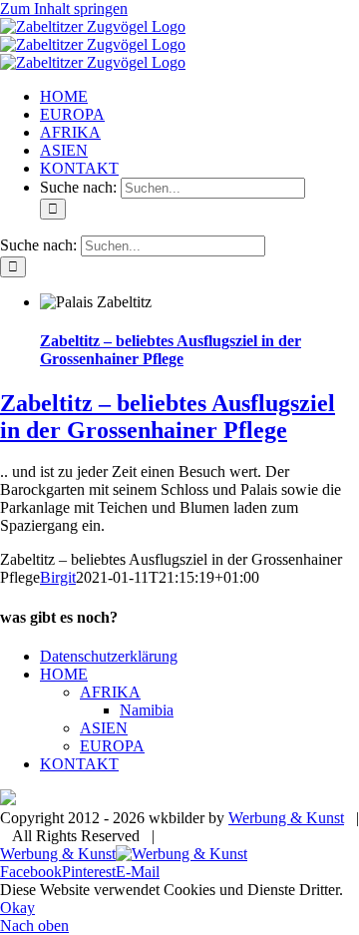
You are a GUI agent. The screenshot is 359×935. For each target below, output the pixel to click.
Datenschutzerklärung (109, 656)
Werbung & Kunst (286, 817)
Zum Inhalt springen (64, 8)
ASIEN (104, 727)
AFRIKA (110, 692)
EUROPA (112, 745)
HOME (64, 674)
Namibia (147, 709)
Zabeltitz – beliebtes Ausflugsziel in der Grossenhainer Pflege (170, 349)
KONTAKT (79, 763)
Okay (17, 907)
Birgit (58, 577)
